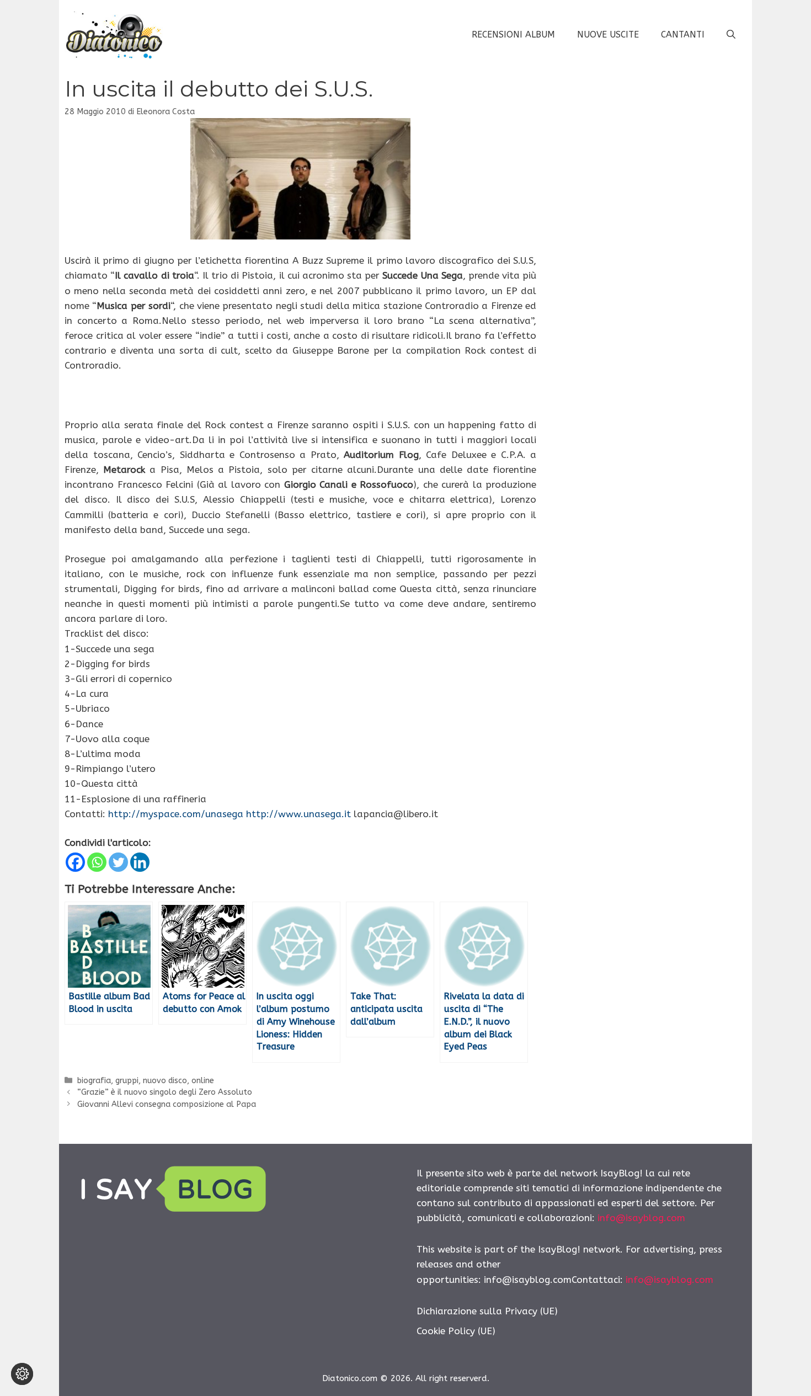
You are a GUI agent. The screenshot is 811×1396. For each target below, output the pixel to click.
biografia (94, 1080)
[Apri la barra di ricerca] (731, 35)
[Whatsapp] (96, 862)
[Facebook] (75, 862)
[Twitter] (118, 862)
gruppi (126, 1080)
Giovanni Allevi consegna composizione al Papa (166, 1104)
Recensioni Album (513, 34)
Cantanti (683, 34)
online (202, 1080)
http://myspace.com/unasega (175, 813)
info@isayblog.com (641, 1217)
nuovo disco (165, 1080)
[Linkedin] (140, 862)
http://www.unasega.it (298, 813)
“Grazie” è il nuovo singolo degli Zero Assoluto (164, 1092)
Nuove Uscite (608, 34)
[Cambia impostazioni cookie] (22, 1374)
